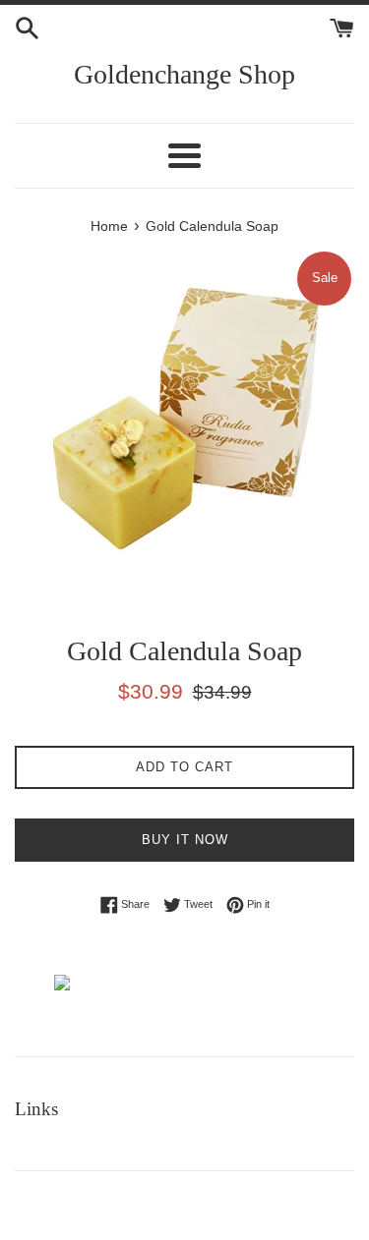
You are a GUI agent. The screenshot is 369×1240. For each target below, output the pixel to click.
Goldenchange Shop (184, 74)
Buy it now (185, 839)
